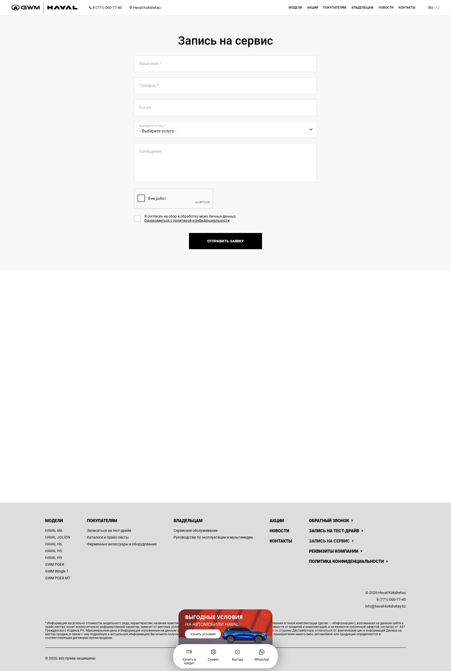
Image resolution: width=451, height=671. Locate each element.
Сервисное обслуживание (196, 530)
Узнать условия (203, 633)
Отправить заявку (225, 241)
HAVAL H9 (53, 558)
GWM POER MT (57, 578)
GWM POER (54, 564)
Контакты (281, 541)
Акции (277, 520)
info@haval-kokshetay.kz (385, 606)
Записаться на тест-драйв (109, 530)
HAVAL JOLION (57, 537)
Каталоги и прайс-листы (108, 537)
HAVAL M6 (53, 530)
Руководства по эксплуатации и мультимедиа (213, 537)
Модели (54, 520)
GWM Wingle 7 (56, 571)
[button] (295, 7)
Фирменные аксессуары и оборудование (122, 544)
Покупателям (102, 520)
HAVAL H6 (53, 544)
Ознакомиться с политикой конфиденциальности (187, 220)
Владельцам (188, 520)
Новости (279, 530)
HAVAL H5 (53, 551)
